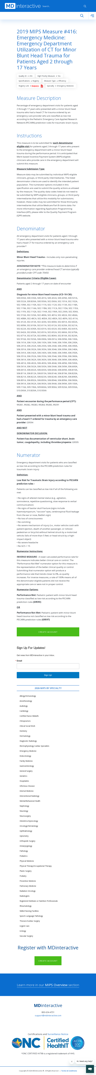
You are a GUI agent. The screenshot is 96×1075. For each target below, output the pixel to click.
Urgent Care (24, 926)
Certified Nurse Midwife (29, 716)
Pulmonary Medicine (28, 886)
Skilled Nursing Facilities (29, 911)
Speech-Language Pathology (31, 916)
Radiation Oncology (28, 891)
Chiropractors (25, 721)
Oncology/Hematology (29, 826)
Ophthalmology (26, 831)
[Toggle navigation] (92, 16)
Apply (85, 6)
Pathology (24, 851)
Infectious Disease (27, 786)
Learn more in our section (48, 985)
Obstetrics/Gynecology (29, 821)
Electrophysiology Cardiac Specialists (34, 746)
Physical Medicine (27, 861)
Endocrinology (25, 756)
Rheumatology (26, 906)
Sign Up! (48, 675)
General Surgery (26, 771)
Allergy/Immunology (28, 696)
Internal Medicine (27, 791)
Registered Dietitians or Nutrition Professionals (39, 901)
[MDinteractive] (23, 5)
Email (19, 661)
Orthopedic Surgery (27, 841)
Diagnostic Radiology (28, 741)
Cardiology (24, 711)
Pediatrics (24, 856)
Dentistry (23, 731)
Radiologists (25, 896)
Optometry (24, 836)
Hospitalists (24, 781)
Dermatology (25, 736)
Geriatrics (23, 776)
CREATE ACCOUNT (48, 632)
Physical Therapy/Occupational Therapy (36, 866)
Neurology (24, 811)
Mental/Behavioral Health (30, 801)
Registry (35, 86)
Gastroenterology (27, 766)
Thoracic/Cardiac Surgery (30, 921)
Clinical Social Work (27, 726)
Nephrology (24, 806)
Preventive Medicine (28, 881)
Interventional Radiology (29, 796)
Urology (23, 931)
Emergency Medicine (28, 751)
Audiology (24, 706)
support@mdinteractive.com (48, 1015)
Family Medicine (26, 761)
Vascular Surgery (26, 936)
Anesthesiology (26, 701)
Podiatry (23, 876)
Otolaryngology (26, 846)
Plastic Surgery (26, 871)
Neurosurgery (25, 816)
